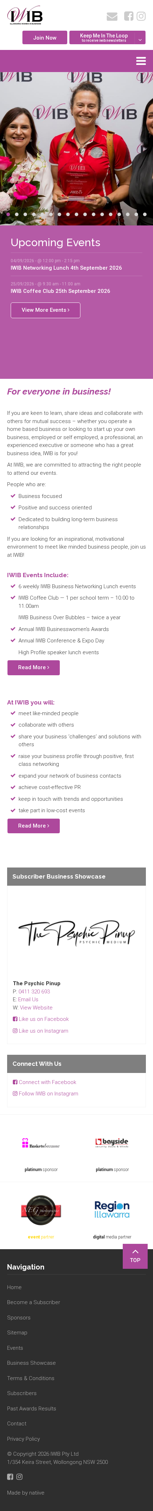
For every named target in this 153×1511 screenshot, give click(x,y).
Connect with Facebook (46, 1082)
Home (14, 1287)
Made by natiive (25, 1493)
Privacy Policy (23, 1439)
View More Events (45, 310)
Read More (32, 667)
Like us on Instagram (42, 1031)
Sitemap (17, 1332)
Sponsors (19, 1317)
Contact (16, 1423)
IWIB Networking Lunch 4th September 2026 (66, 268)
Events (15, 1348)
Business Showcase (31, 1363)
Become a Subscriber (33, 1302)
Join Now (45, 38)
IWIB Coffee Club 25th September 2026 (60, 291)
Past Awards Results (31, 1408)
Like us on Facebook (43, 1019)
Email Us (28, 999)
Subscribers (22, 1393)
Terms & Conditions (30, 1378)
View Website (36, 1007)
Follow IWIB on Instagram (47, 1093)
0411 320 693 (34, 991)
